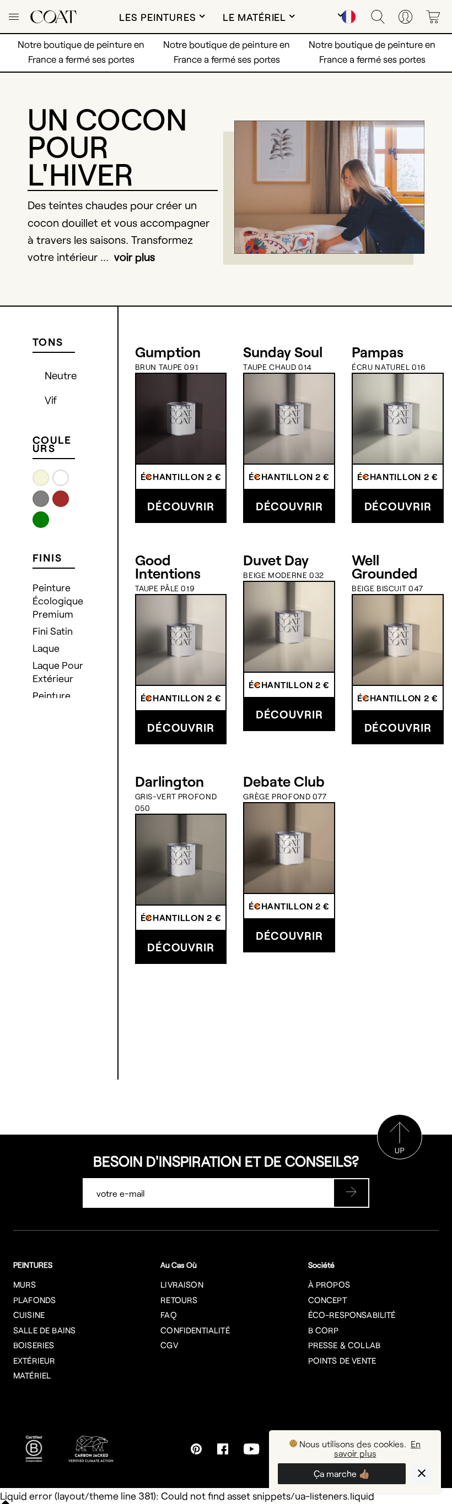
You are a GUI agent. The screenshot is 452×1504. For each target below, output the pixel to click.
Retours (178, 1300)
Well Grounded (385, 566)
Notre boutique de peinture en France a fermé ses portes (372, 51)
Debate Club (284, 781)
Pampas (377, 351)
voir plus (134, 256)
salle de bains (44, 1330)
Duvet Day (276, 559)
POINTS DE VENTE (342, 1360)
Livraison (181, 1284)
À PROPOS (329, 1284)
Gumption (168, 351)
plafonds (34, 1300)
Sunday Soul (282, 351)
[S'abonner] (351, 1193)
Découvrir (180, 506)
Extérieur (34, 1360)
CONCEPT (327, 1300)
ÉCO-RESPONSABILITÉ (352, 1315)
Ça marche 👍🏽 (342, 1473)
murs (24, 1284)
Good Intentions (168, 566)
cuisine (29, 1315)
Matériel (32, 1375)
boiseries (33, 1345)
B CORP (323, 1330)
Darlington (169, 781)
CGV (168, 1345)
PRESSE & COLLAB (344, 1345)
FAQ (168, 1315)
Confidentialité (194, 1330)
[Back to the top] (399, 1155)
